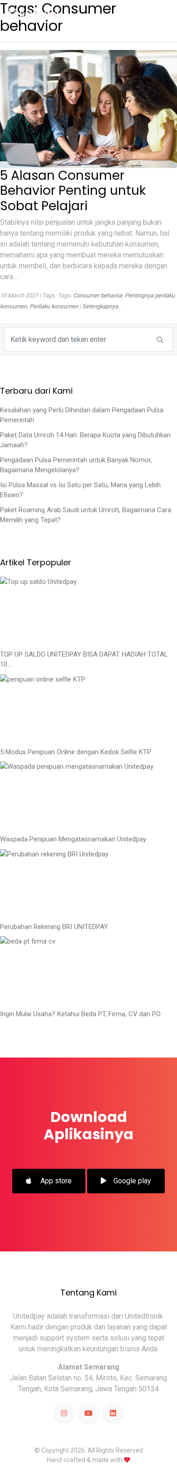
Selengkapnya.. (101, 306)
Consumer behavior (97, 295)
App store (55, 1181)
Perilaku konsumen (54, 306)
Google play (132, 1181)
